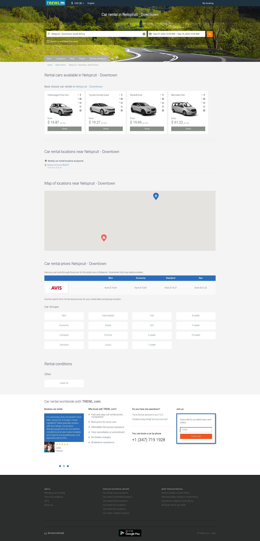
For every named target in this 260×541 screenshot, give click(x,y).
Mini (64, 315)
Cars (49, 58)
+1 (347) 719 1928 (148, 439)
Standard (64, 345)
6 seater (152, 335)
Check (64, 129)
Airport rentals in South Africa (175, 493)
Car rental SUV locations (114, 505)
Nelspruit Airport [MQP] (58, 165)
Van (152, 315)
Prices (82, 58)
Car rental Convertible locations (117, 497)
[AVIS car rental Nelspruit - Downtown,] (57, 287)
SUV (152, 325)
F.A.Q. (160, 415)
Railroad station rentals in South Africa (180, 497)
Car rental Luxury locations (115, 493)
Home (49, 65)
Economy (64, 325)
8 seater (196, 315)
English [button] (91, 3)
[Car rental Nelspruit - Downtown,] (130, 533)
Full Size (108, 335)
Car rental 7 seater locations (116, 513)
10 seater (196, 335)
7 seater (152, 345)
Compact (64, 335)
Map (72, 58)
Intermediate (108, 315)
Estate (108, 325)
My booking (208, 3)
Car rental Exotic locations (115, 501)
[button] (77, 3)
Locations (60, 58)
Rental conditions (98, 58)
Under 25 (64, 383)
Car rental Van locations (114, 509)
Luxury (108, 345)
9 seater (196, 325)
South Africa (60, 65)
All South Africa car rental (174, 505)
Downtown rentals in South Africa (177, 501)
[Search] (210, 34)
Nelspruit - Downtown (89, 86)
